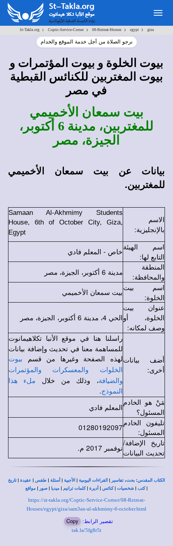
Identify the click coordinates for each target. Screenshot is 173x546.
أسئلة (55, 480)
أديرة (94, 488)
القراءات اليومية (93, 480)
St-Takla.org (29, 29)
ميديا (55, 488)
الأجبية (69, 480)
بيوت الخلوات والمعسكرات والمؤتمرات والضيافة (65, 370)
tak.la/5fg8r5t (86, 530)
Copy (72, 521)
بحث (130, 480)
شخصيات (125, 488)
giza (150, 29)
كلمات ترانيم (74, 488)
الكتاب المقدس (151, 480)
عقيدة (25, 480)
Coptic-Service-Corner (66, 29)
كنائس (107, 488)
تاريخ (12, 480)
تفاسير (117, 480)
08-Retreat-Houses (107, 29)
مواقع (30, 488)
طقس (41, 480)
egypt (134, 29)
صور (43, 488)
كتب (141, 488)
